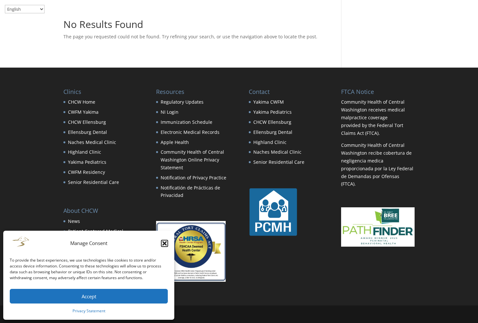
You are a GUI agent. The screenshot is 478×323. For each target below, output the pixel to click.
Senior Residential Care (93, 182)
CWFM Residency (86, 172)
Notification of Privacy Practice (193, 177)
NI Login (170, 112)
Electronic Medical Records (190, 132)
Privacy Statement (89, 311)
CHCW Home (81, 102)
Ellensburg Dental (87, 132)
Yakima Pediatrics (87, 162)
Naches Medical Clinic (92, 142)
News (74, 221)
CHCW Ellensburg (87, 122)
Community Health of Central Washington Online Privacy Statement (192, 160)
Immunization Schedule (186, 122)
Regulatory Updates (182, 102)
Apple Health (175, 142)
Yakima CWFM (268, 102)
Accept (89, 296)
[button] (164, 243)
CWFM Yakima (83, 112)
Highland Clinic (84, 152)
